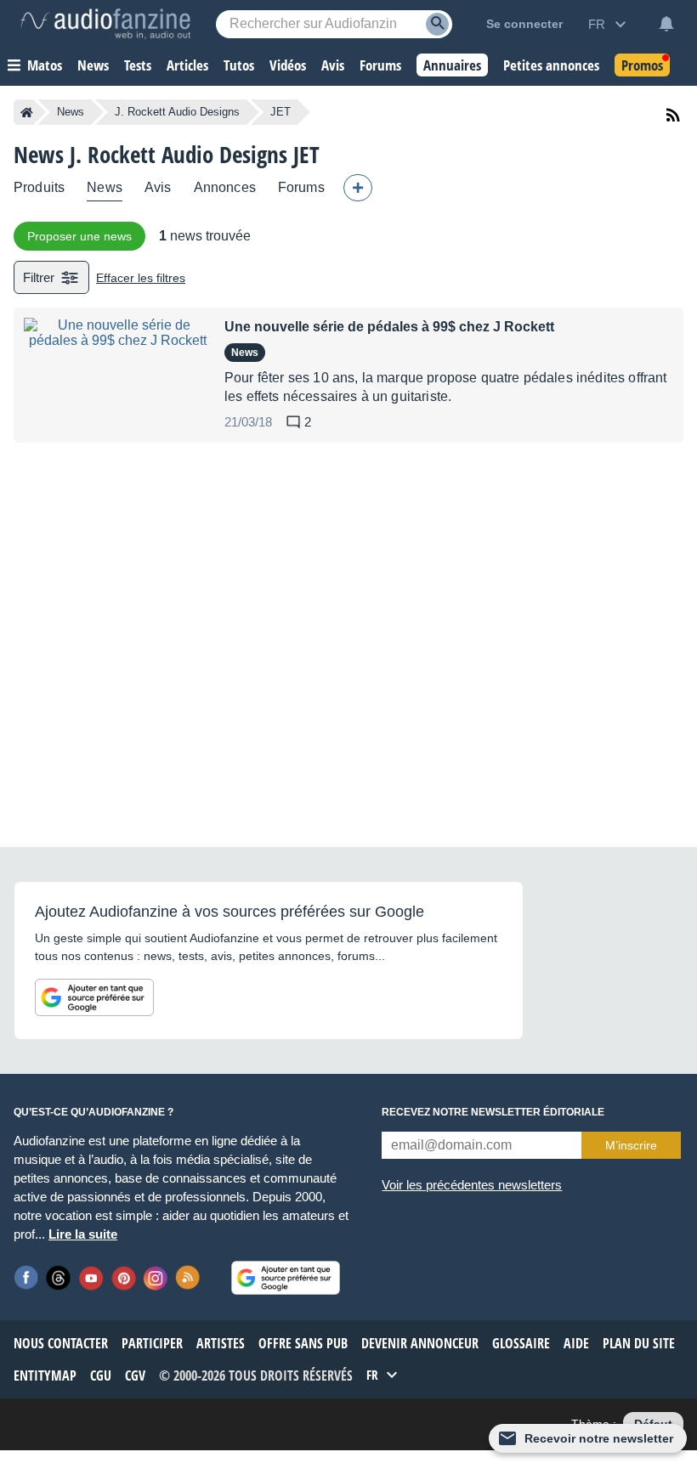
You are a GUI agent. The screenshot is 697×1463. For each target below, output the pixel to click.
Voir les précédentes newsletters (472, 1185)
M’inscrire (631, 1145)
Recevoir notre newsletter (598, 1438)
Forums (301, 187)
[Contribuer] (357, 187)
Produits (39, 187)
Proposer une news (79, 236)
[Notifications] (666, 24)
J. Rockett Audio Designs (177, 111)
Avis (158, 187)
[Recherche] (437, 24)
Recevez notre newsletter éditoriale (493, 1112)
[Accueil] (26, 112)
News (70, 111)
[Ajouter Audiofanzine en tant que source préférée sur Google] (94, 997)
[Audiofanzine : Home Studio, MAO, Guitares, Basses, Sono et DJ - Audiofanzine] (105, 23)
